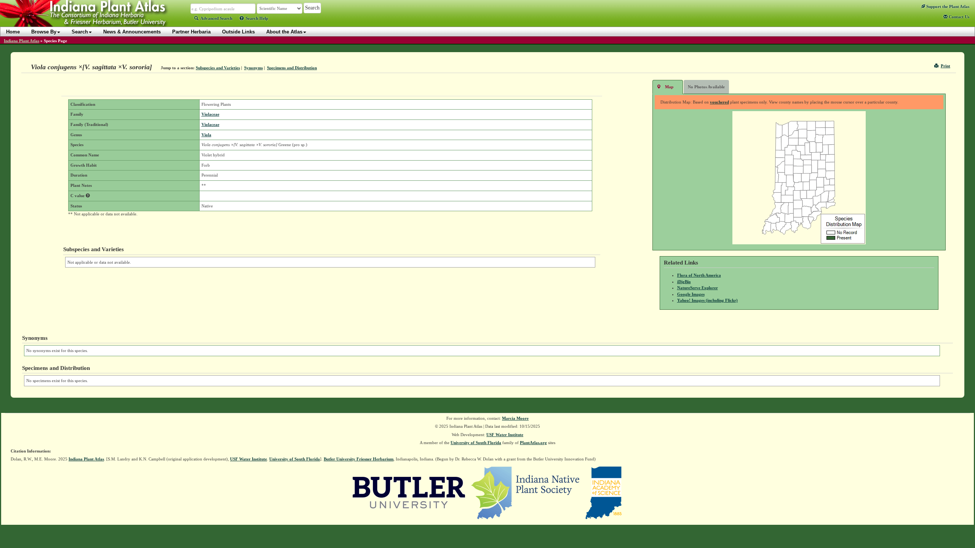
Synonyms (253, 67)
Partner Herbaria (191, 32)
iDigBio (684, 281)
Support (947, 6)
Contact (958, 16)
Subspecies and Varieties (218, 67)
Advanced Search (216, 18)
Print (945, 66)
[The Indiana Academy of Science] (603, 492)
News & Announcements (132, 32)
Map (669, 86)
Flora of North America (699, 275)
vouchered (719, 102)
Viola (206, 134)
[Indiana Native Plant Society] (525, 492)
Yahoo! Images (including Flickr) (707, 300)
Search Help (257, 18)
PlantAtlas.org (533, 442)
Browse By (43, 32)
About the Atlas (284, 32)
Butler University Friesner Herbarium (358, 459)
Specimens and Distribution (292, 67)
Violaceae (210, 114)
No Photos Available (706, 86)
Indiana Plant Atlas (21, 40)
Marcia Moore (515, 418)
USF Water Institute (504, 434)
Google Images (691, 294)
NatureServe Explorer (697, 287)
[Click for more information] (88, 195)
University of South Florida (476, 442)
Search (80, 32)
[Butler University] (409, 492)
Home (13, 32)
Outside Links (238, 32)
